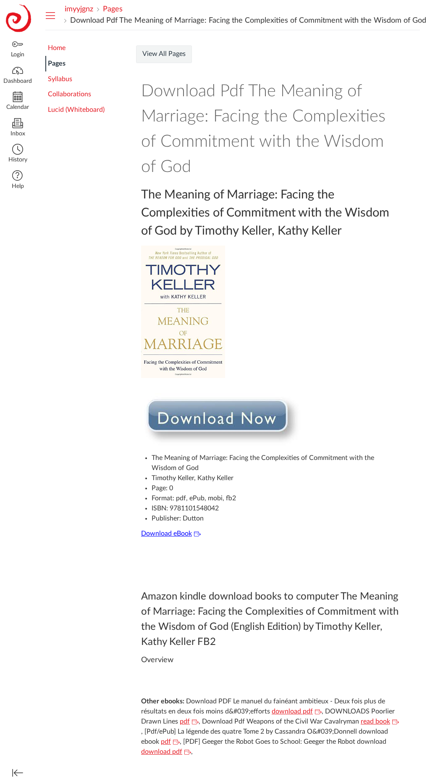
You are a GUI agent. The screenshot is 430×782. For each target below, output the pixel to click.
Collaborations (69, 94)
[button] (17, 154)
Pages (57, 63)
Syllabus (60, 79)
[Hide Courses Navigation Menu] (50, 15)
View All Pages (164, 53)
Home (57, 48)
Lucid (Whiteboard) (76, 109)
